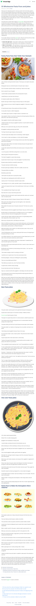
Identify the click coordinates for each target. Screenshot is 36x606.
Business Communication (8, 567)
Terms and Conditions (25, 602)
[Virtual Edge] (1, 1)
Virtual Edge (6, 1)
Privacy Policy (9, 602)
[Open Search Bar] (30, 1)
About (13, 602)
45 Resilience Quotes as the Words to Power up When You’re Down (16, 570)
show (8, 51)
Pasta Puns (15, 568)
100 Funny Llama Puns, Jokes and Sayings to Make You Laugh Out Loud (16, 587)
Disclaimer (19, 602)
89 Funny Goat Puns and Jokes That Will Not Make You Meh (14, 588)
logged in (8, 579)
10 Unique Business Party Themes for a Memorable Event (14, 571)
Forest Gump (4, 315)
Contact (16, 602)
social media (20, 21)
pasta (17, 37)
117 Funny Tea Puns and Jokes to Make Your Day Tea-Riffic (14, 596)
